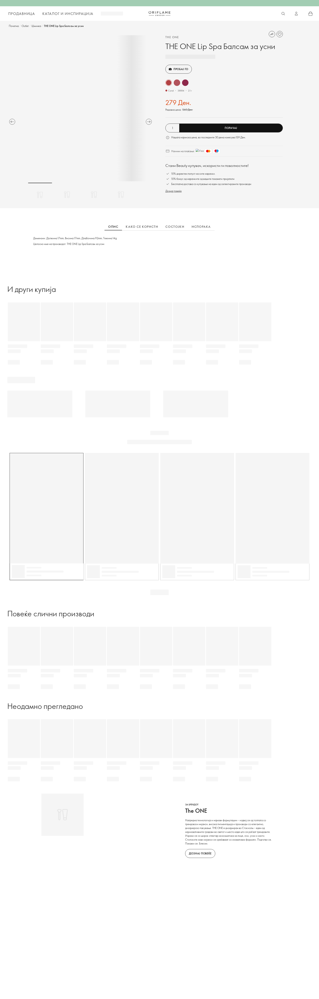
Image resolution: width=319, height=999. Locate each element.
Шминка (36, 26)
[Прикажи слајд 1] (40, 195)
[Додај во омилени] (280, 34)
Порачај (231, 128)
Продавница (21, 13)
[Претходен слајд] (12, 122)
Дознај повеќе (173, 191)
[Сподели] (272, 34)
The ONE (172, 37)
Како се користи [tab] (142, 227)
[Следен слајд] (149, 122)
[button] (168, 82)
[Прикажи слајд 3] (94, 195)
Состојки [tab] (174, 227)
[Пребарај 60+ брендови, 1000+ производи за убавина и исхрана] (283, 13)
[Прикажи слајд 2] (67, 195)
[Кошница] (310, 14)
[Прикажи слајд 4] (121, 195)
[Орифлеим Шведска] (159, 13)
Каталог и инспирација (67, 13)
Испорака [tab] (201, 227)
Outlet (25, 26)
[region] (80, 108)
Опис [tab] (113, 227)
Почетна (14, 26)
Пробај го (181, 69)
